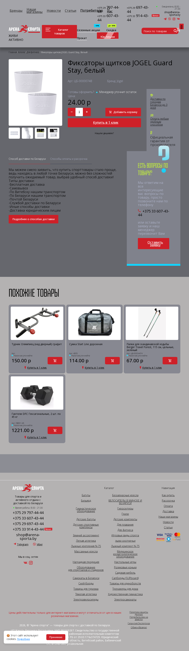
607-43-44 (108, 18)
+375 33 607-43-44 (153, 213)
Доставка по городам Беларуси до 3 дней (158, 103)
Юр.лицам (108, 36)
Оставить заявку (155, 243)
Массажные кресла (86, 551)
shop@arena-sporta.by (172, 13)
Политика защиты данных (138, 613)
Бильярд (86, 500)
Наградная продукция (86, 562)
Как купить (168, 495)
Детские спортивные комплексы (86, 526)
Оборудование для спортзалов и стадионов (86, 568)
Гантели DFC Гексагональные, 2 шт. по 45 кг (36, 415)
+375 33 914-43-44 (28, 529)
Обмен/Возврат (139, 627)
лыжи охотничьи (125, 540)
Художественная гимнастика (125, 594)
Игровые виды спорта (125, 535)
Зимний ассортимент (86, 535)
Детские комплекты (125, 519)
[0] (178, 30)
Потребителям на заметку (139, 618)
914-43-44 (139, 18)
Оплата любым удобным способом (159, 121)
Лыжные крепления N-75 (86, 546)
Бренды (16, 10)
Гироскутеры (125, 508)
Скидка (111, 30)
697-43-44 (138, 10)
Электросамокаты (125, 599)
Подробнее (23, 639)
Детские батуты (86, 519)
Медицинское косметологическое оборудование (125, 554)
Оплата (168, 506)
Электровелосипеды (85, 599)
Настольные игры (125, 562)
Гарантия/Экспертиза (139, 623)
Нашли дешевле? (104, 133)
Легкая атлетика (86, 540)
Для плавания (125, 524)
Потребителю (91, 10)
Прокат (82, 38)
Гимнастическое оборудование (86, 509)
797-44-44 (108, 10)
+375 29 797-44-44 (28, 513)
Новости (54, 10)
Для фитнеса (125, 530)
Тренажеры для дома (125, 589)
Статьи (70, 10)
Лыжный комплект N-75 (125, 546)
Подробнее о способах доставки (33, 219)
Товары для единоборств (125, 583)
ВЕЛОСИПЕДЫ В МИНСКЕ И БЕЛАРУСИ (125, 502)
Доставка (168, 511)
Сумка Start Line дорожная (85, 344)
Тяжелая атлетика (86, 594)
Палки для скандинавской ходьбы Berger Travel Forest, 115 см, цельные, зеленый (150, 347)
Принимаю (55, 637)
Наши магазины (35, 10)
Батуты (86, 495)
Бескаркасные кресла (125, 495)
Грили (125, 514)
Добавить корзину (125, 112)
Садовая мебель (125, 572)
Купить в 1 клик (105, 122)
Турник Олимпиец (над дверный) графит (37, 344)
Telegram (22, 544)
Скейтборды (86, 583)
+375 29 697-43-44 (28, 524)
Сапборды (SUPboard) (125, 578)
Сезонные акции (88, 30)
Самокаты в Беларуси (86, 578)
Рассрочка (168, 500)
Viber (40, 544)
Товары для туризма (85, 589)
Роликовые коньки (125, 567)
